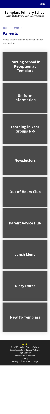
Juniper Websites (33, 350)
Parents (17, 28)
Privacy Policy (18, 361)
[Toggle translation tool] (11, 4)
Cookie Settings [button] (31, 361)
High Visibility (25, 352)
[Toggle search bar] (5, 4)
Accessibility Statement (25, 355)
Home (5, 28)
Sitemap (25, 358)
